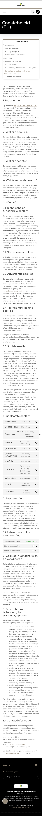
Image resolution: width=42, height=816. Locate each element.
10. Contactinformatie (12, 77)
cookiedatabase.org (11, 753)
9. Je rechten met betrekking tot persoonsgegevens (17, 72)
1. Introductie (9, 45)
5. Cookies (8, 58)
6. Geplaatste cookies (12, 61)
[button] (33, 12)
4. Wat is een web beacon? (14, 55)
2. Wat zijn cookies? (11, 48)
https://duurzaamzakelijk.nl (25, 106)
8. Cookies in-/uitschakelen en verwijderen (21, 68)
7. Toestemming (10, 64)
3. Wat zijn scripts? (11, 52)
